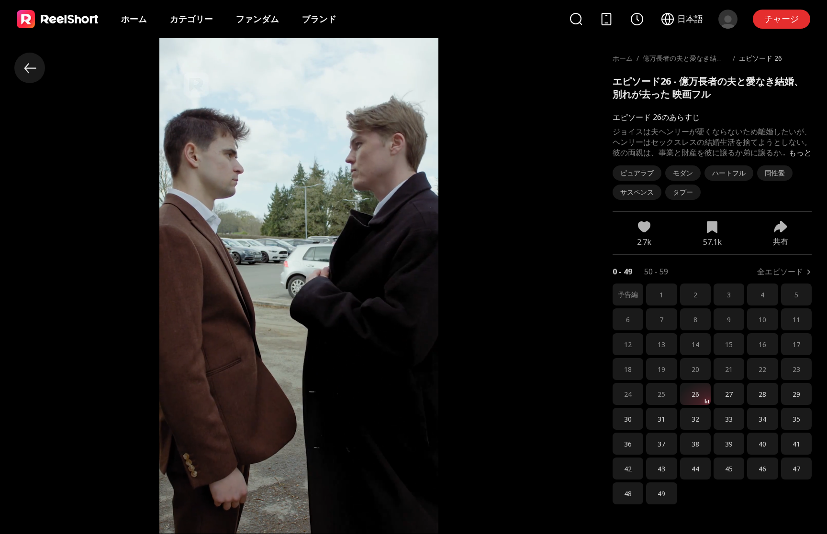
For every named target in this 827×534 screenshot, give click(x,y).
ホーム (134, 18)
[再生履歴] (637, 19)
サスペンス (637, 191)
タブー (683, 191)
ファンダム (257, 18)
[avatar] (728, 19)
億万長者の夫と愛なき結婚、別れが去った (679, 63)
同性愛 (775, 172)
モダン (683, 172)
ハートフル (729, 172)
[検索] (575, 19)
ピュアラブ (637, 172)
